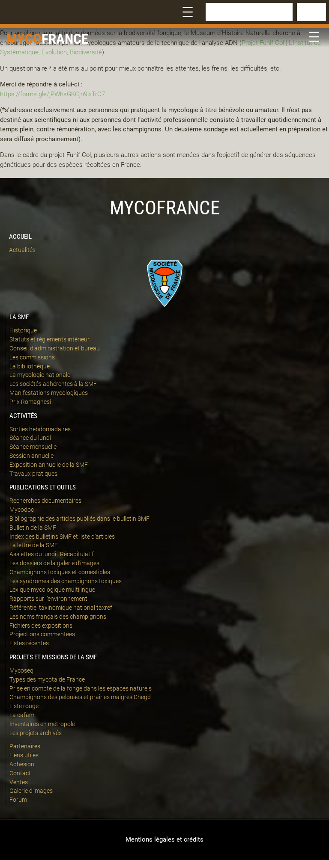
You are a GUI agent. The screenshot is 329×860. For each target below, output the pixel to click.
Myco (24, 38)
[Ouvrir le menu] (187, 12)
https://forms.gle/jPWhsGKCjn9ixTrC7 (52, 94)
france (65, 38)
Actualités (22, 249)
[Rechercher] (311, 12)
